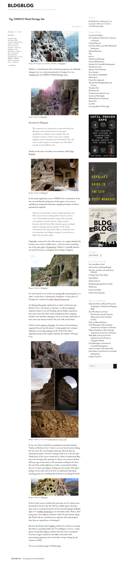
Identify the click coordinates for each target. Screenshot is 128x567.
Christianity (12, 45)
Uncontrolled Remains (96, 61)
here (59, 546)
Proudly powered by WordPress (33, 558)
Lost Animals (93, 72)
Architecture (12, 40)
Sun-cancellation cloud (96, 264)
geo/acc (91, 56)
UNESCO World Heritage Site (13, 60)
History (18, 47)
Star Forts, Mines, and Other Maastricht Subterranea (102, 47)
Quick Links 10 (94, 281)
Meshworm (93, 287)
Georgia (10, 47)
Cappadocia (51, 247)
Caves (10, 44)
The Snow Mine (107, 348)
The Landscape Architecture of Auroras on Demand (102, 39)
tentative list (34, 75)
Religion (15, 53)
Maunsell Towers (101, 322)
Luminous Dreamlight (96, 96)
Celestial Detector (95, 43)
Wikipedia (62, 64)
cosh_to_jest (62, 440)
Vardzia (76, 26)
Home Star (92, 101)
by (58, 440)
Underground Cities (15, 57)
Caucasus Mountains (15, 42)
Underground (12, 55)
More (102, 26)
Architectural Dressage (96, 59)
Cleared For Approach (96, 80)
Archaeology (12, 38)
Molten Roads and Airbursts (98, 98)
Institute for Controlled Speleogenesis (102, 64)
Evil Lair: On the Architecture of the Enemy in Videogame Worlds (101, 338)
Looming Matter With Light (99, 106)
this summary (48, 331)
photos (55, 440)
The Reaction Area (95, 67)
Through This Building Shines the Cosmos (100, 84)
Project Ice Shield (95, 290)
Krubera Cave (12, 49)
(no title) (92, 104)
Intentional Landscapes (97, 293)
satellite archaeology (44, 512)
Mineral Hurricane (95, 51)
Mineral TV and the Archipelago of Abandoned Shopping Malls (103, 307)
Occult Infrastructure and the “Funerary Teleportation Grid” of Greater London (102, 315)
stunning (50, 440)
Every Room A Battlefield (98, 75)
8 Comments (12, 65)
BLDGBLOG (21, 5)
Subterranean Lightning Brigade (100, 267)
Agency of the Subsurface (97, 69)
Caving (15, 44)
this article (62, 328)
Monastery (11, 51)
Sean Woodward (94, 312)
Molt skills (92, 335)
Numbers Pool (94, 88)
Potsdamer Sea (94, 90)
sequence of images (47, 325)
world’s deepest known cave (58, 299)
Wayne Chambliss (95, 330)
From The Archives (97, 261)
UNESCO (10, 58)
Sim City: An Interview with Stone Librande (101, 271)
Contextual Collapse (96, 35)
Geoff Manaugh (94, 325)
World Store (93, 77)
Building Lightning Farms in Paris (100, 284)
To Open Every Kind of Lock (99, 93)
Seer (90, 53)
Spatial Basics (93, 278)
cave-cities (41, 247)
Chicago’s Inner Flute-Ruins (98, 275)
